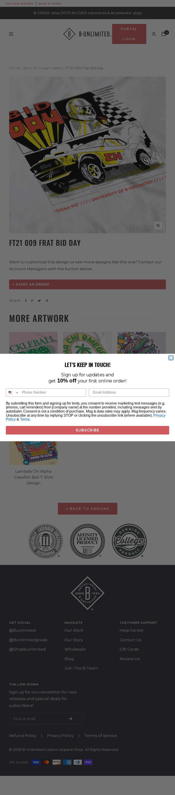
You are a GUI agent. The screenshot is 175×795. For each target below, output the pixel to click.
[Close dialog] (171, 358)
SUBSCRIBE (87, 430)
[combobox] (13, 393)
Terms (25, 419)
